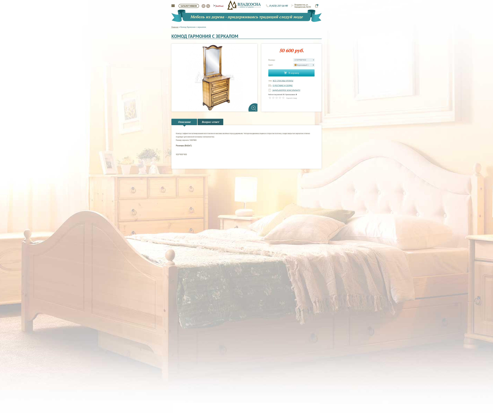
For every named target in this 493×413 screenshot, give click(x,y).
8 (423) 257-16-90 (278, 5)
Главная (174, 27)
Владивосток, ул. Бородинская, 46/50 (303, 6)
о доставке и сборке (283, 85)
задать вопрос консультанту (286, 90)
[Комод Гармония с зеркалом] (214, 78)
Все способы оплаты (283, 81)
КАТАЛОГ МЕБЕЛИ (189, 6)
